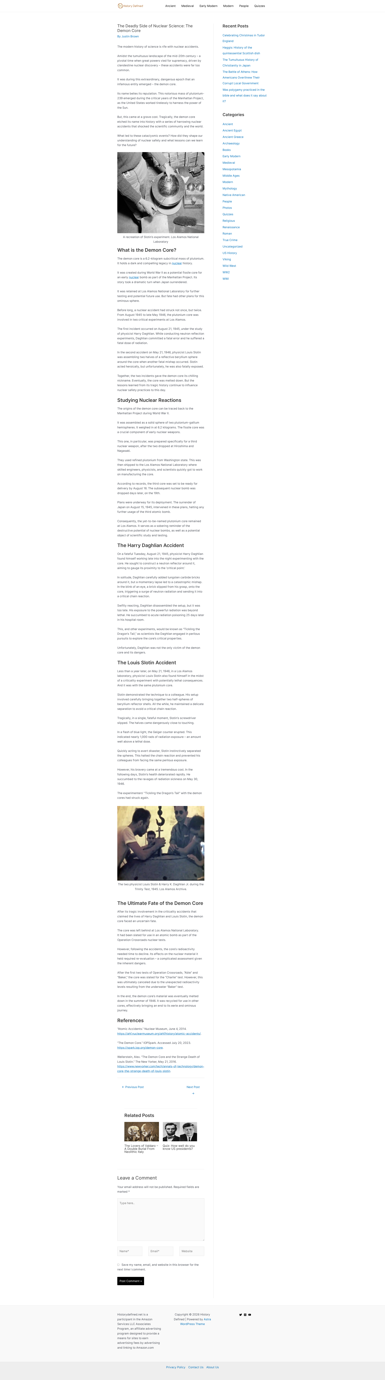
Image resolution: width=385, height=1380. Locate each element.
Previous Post (133, 1087)
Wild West (229, 266)
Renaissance (231, 227)
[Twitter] (240, 1314)
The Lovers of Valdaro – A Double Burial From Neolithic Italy (141, 1149)
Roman (227, 233)
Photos (227, 208)
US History (230, 253)
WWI (226, 279)
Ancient (228, 124)
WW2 (226, 272)
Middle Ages (231, 175)
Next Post (193, 1088)
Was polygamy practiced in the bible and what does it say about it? (245, 95)
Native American (234, 195)
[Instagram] (245, 1314)
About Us (212, 1367)
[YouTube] (249, 1314)
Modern (228, 182)
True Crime (230, 240)
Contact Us (195, 1367)
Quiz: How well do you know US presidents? (179, 1147)
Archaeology (231, 143)
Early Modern (231, 156)
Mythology (230, 188)
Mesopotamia (232, 169)
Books (227, 150)
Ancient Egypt (232, 130)
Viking (227, 259)
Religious (229, 220)
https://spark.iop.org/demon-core (140, 1047)
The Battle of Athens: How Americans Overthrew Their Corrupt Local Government (241, 77)
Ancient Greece (233, 137)
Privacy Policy (175, 1367)
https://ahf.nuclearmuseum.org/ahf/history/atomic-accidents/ (159, 1033)
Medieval (229, 162)
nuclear (177, 263)
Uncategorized (233, 246)
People (227, 201)
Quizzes (228, 214)
